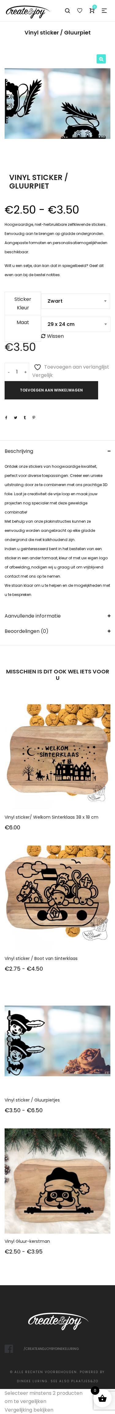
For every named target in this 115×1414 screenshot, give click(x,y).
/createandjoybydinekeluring (51, 1348)
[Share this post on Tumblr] (24, 417)
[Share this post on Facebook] (6, 417)
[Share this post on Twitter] (15, 417)
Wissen (55, 336)
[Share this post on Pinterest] (33, 417)
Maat (23, 322)
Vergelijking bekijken (29, 1409)
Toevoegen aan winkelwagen (51, 390)
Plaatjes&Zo (84, 1381)
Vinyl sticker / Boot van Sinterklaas (41, 958)
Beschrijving (19, 451)
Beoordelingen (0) (26, 631)
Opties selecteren (57, 765)
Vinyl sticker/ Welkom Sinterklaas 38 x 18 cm (51, 817)
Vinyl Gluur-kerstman (27, 1241)
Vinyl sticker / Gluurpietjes (32, 1100)
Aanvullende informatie (33, 615)
